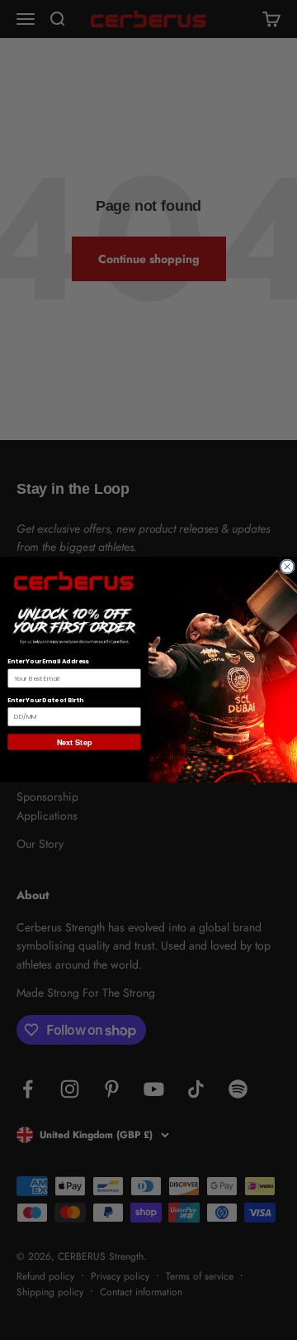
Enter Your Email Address (47, 662)
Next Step (74, 742)
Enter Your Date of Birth (45, 701)
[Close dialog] (287, 566)
